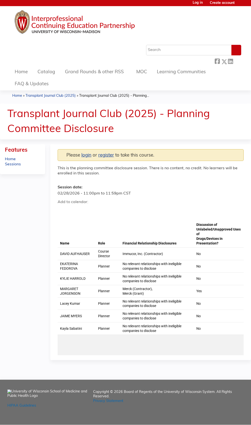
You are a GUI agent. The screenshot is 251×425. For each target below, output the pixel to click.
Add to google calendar (63, 211)
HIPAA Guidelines (21, 406)
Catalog (46, 72)
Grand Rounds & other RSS (94, 72)
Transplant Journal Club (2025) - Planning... (114, 96)
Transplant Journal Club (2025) (50, 96)
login (86, 155)
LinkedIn (230, 61)
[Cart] (239, 5)
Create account (222, 3)
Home (21, 72)
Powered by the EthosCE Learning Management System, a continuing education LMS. (226, 416)
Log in (198, 3)
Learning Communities (181, 72)
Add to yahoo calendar (74, 211)
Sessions (13, 164)
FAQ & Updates (32, 84)
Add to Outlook (96, 211)
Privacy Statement (108, 401)
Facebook (217, 61)
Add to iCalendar (85, 211)
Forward (237, 61)
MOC (141, 72)
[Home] (89, 23)
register (106, 155)
